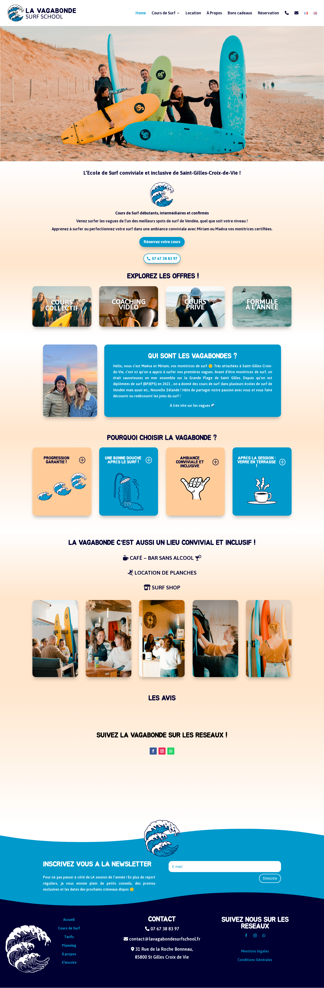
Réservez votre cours (162, 241)
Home (141, 13)
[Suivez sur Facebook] (153, 751)
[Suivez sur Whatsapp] (170, 751)
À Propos (214, 13)
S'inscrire (270, 878)
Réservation (268, 13)
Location (193, 13)
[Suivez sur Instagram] (162, 751)
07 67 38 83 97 (164, 258)
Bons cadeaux (240, 13)
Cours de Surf (163, 13)
